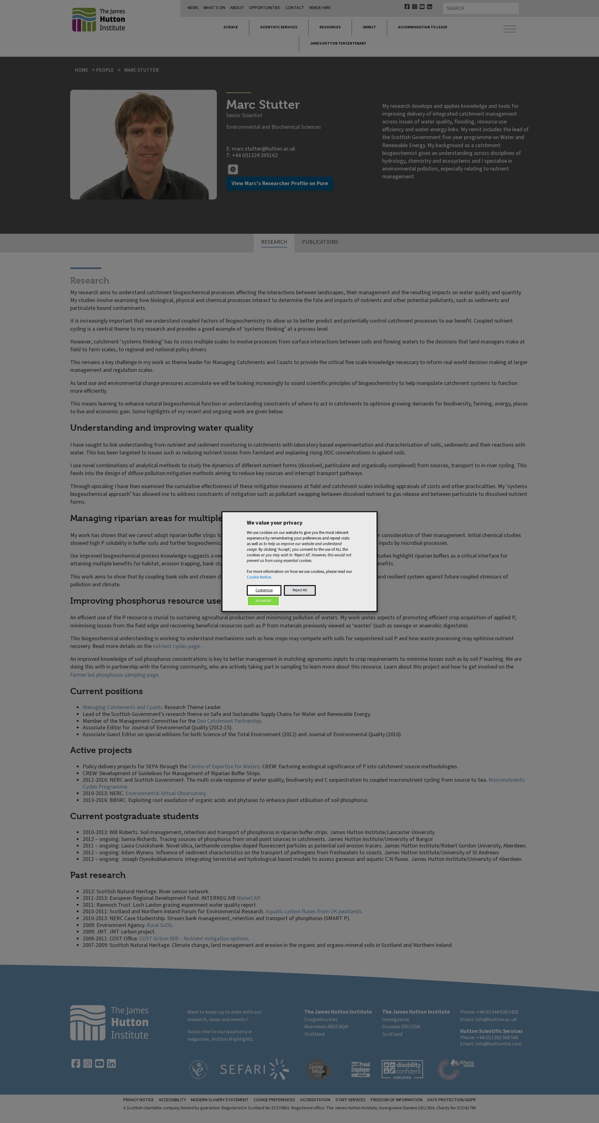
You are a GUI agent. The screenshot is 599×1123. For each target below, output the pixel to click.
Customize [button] (264, 590)
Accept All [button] (263, 600)
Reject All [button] (300, 590)
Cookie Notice (259, 577)
